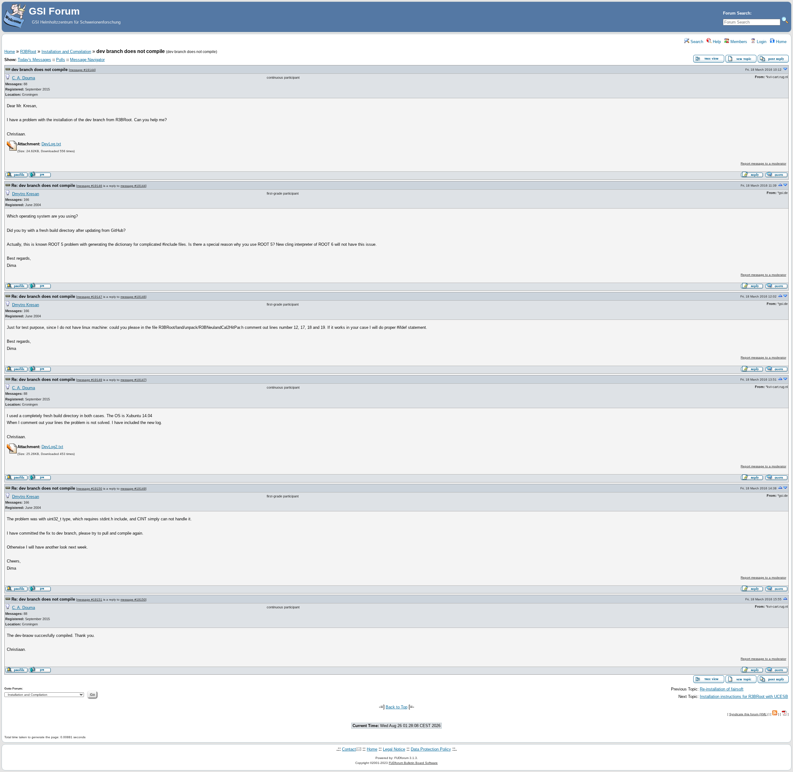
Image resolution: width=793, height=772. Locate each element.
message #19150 (89, 488)
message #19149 (89, 380)
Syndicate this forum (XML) (748, 714)
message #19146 (89, 185)
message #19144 (82, 70)
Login (761, 41)
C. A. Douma (23, 78)
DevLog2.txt (52, 446)
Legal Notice (394, 749)
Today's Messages (34, 59)
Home (780, 41)
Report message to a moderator (763, 163)
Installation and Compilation (66, 51)
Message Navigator (87, 59)
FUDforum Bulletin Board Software (413, 763)
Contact (349, 749)
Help (716, 41)
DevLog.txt (51, 144)
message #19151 (89, 599)
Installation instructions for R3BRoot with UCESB (744, 696)
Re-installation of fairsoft (721, 689)
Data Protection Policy (431, 749)
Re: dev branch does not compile (43, 185)
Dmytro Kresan (25, 194)
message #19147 (89, 296)
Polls (60, 59)
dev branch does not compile (39, 69)
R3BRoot (28, 51)
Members (738, 41)
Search (696, 41)
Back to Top (396, 707)
